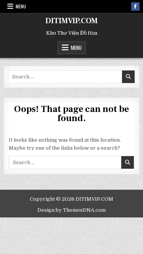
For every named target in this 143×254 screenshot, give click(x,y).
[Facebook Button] (135, 6)
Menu (21, 6)
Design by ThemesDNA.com (71, 210)
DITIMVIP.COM (71, 21)
